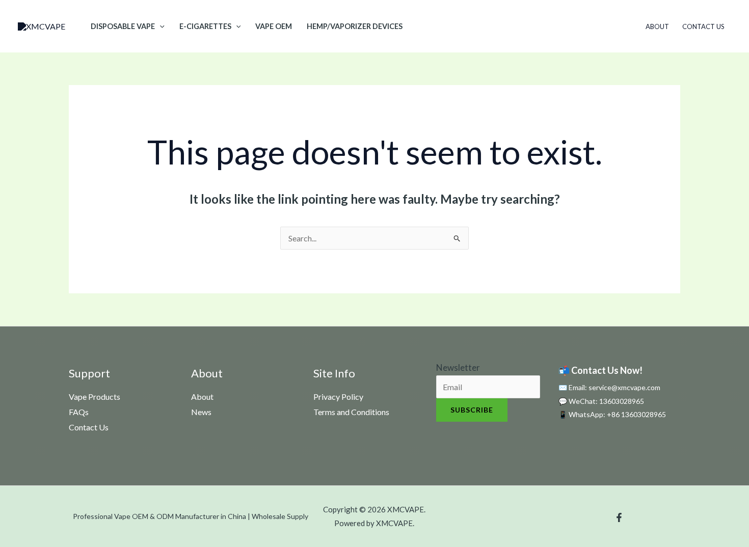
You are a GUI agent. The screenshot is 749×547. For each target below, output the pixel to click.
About (657, 26)
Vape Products (94, 396)
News (201, 412)
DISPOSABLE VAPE (123, 26)
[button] (160, 26)
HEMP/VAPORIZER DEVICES (355, 26)
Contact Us (703, 26)
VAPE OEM (273, 26)
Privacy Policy (338, 396)
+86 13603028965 (636, 414)
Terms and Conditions (351, 412)
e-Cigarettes (205, 26)
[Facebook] (619, 517)
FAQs (79, 412)
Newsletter (458, 367)
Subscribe (471, 409)
